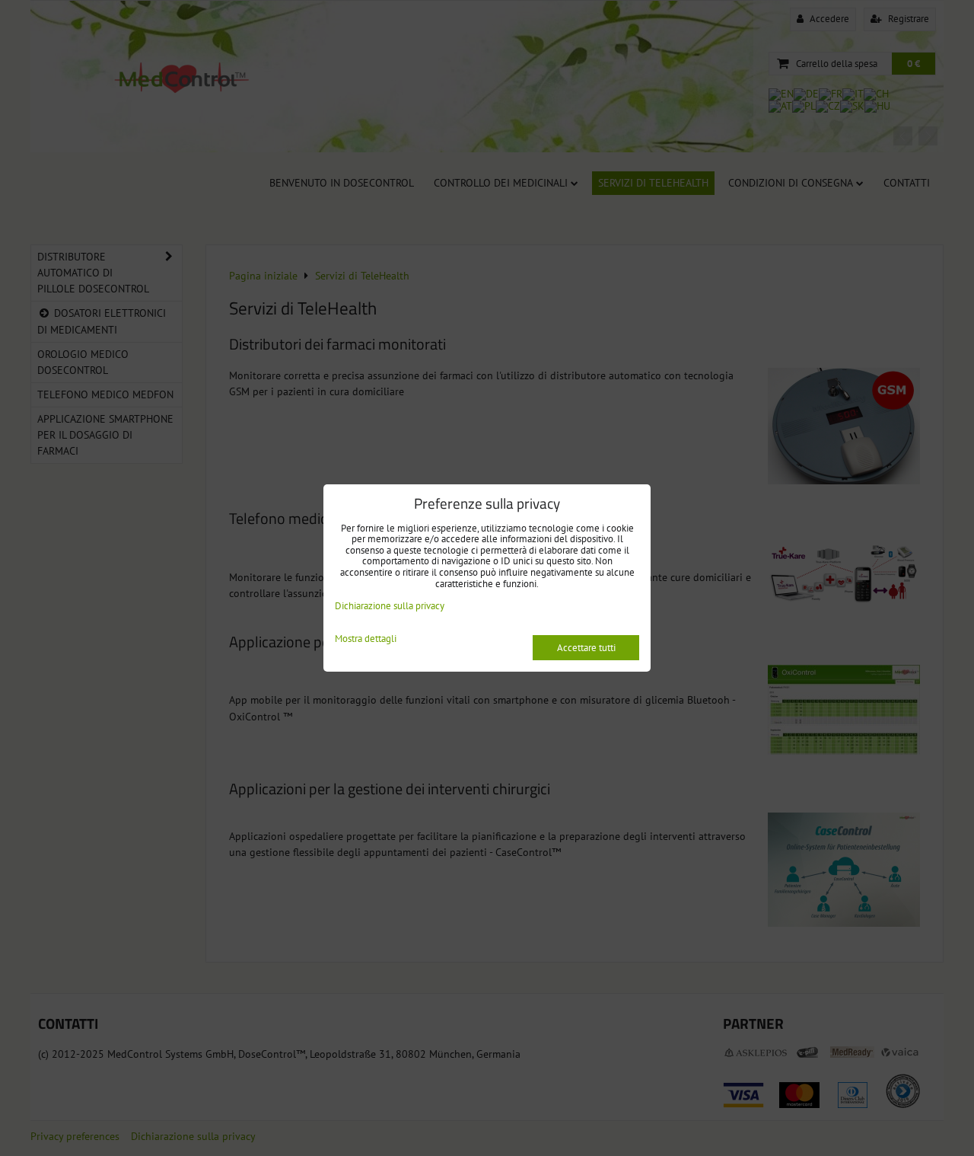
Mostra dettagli (365, 639)
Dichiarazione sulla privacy (389, 605)
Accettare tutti (586, 647)
